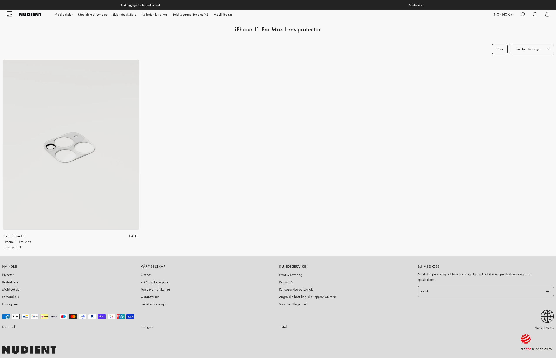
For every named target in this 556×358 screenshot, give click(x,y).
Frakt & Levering (290, 275)
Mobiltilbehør (222, 14)
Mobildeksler (63, 14)
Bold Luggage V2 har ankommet (140, 5)
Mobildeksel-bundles (92, 14)
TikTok (283, 327)
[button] (9, 14)
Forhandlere (10, 296)
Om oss (146, 275)
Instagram (148, 327)
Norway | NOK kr (544, 327)
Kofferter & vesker (154, 14)
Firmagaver (10, 304)
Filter (499, 49)
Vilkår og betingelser (155, 282)
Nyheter (8, 275)
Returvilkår (286, 282)
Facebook (9, 327)
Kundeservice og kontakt (296, 289)
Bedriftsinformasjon (154, 304)
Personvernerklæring (155, 289)
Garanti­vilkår (150, 296)
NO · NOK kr (503, 14)
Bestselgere (10, 282)
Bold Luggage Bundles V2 (190, 14)
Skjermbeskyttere (124, 14)
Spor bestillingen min (293, 304)
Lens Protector (14, 236)
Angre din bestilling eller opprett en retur (307, 296)
